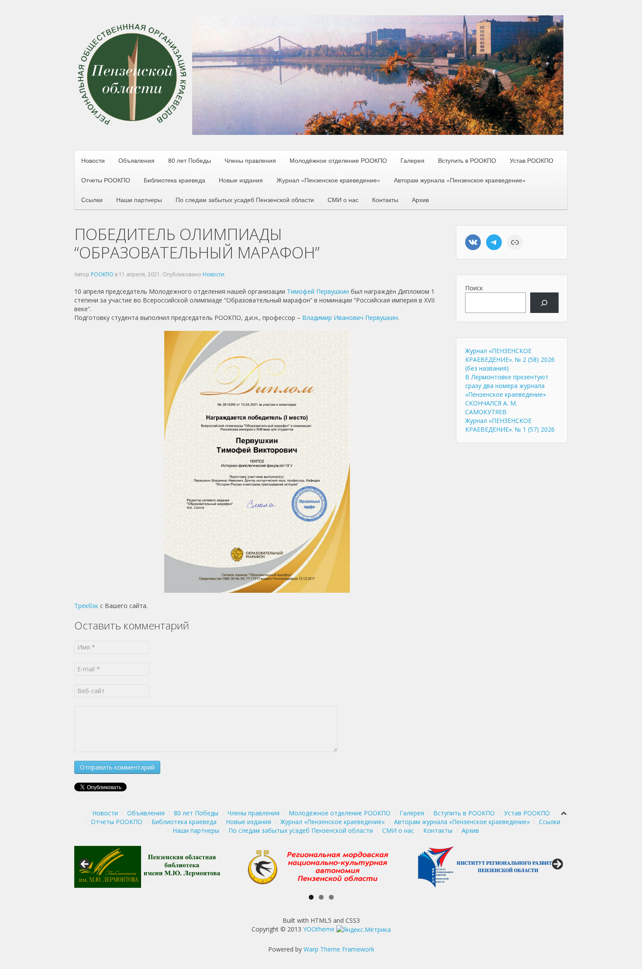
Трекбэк (86, 605)
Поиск (474, 288)
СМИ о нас (343, 199)
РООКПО (102, 274)
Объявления (136, 160)
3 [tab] (331, 897)
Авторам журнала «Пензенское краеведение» (460, 179)
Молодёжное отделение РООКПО (338, 160)
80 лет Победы (189, 160)
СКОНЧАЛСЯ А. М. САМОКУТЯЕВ (491, 407)
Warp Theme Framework (339, 949)
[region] (377, 75)
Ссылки (92, 199)
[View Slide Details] (148, 867)
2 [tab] (321, 897)
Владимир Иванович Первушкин (350, 317)
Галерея (412, 160)
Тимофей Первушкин (318, 291)
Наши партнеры (139, 199)
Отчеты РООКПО (105, 179)
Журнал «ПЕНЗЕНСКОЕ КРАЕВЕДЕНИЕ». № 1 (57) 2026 (510, 424)
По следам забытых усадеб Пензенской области (245, 199)
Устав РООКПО (531, 160)
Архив (420, 199)
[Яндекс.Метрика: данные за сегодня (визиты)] (363, 929)
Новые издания (241, 179)
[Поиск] (544, 302)
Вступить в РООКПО (467, 160)
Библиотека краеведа (174, 179)
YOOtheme (319, 929)
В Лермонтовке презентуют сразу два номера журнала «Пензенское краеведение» (507, 386)
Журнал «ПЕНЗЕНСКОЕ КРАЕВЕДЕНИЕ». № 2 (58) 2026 (510, 355)
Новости (93, 160)
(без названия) (487, 368)
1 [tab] (311, 897)
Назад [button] (85, 864)
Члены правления (250, 160)
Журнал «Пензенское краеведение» (328, 179)
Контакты (385, 199)
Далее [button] (556, 864)
